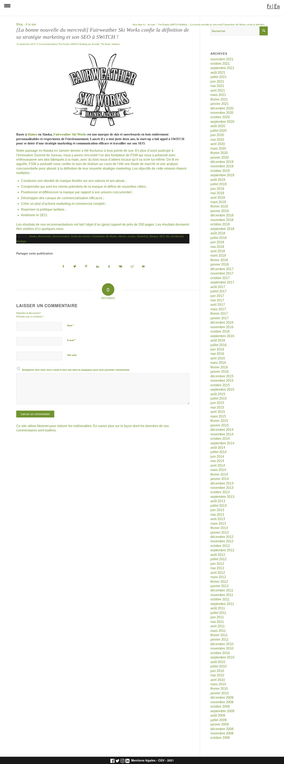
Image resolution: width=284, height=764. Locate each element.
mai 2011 (217, 622)
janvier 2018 (219, 264)
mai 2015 (217, 407)
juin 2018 (217, 242)
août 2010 (217, 662)
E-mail (71, 340)
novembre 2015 (221, 380)
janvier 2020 (219, 157)
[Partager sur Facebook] (63, 266)
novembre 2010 (221, 648)
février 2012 (219, 581)
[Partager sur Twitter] (75, 266)
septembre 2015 (222, 389)
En (277, 6)
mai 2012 (217, 568)
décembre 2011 (221, 590)
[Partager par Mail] (143, 266)
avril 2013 (217, 519)
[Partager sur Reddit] (132, 266)
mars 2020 (218, 148)
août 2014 (217, 447)
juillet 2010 (218, 666)
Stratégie (21, 241)
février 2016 (219, 367)
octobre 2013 (220, 492)
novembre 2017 (221, 273)
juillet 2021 (218, 77)
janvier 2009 (219, 724)
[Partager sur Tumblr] (109, 266)
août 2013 (217, 501)
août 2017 (217, 287)
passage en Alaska (39, 150)
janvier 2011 (219, 639)
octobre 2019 (220, 171)
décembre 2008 (221, 729)
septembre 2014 (222, 443)
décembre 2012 (221, 537)
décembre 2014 (221, 429)
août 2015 (217, 394)
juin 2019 (217, 188)
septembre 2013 (222, 496)
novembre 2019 (221, 166)
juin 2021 (217, 81)
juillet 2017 (218, 291)
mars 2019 (218, 202)
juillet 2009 (218, 720)
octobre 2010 (220, 653)
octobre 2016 (220, 331)
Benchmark (44, 236)
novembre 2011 (221, 595)
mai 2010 (217, 675)
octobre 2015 (220, 385)
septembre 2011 (222, 604)
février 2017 (219, 313)
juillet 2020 (218, 130)
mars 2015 (218, 416)
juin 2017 (217, 296)
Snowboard (177, 236)
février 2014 (219, 474)
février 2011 (219, 635)
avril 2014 (217, 465)
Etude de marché (80, 236)
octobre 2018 (220, 224)
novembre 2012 (221, 541)
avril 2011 (217, 626)
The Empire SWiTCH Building (72, 44)
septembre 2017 (222, 282)
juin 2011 (217, 617)
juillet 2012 (218, 559)
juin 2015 (217, 403)
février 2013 (219, 528)
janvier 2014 (219, 479)
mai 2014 (217, 461)
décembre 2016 (221, 322)
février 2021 (219, 99)
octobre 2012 (220, 546)
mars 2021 (218, 95)
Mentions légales (143, 760)
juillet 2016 (218, 345)
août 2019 (217, 179)
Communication (61, 236)
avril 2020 (217, 144)
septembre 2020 (222, 121)
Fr (269, 6)
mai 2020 (217, 139)
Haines (32, 134)
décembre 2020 (221, 108)
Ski (167, 236)
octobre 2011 (220, 599)
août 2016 (217, 340)
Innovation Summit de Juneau (40, 155)
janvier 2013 (219, 532)
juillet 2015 (218, 398)
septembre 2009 (222, 711)
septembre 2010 (222, 657)
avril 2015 (217, 412)
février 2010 (219, 688)
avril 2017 (217, 304)
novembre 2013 (221, 487)
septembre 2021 (222, 68)
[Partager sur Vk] (120, 266)
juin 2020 (217, 135)
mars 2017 (218, 309)
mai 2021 (217, 86)
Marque (153, 236)
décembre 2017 (221, 269)
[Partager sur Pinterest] (86, 266)
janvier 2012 (219, 586)
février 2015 (219, 420)
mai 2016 (217, 353)
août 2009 (217, 715)
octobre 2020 (220, 117)
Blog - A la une (26, 24)
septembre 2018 (222, 229)
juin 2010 (217, 671)
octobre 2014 (220, 438)
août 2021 (217, 72)
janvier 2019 (219, 211)
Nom (70, 325)
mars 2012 (218, 577)
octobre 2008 (220, 737)
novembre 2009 (221, 702)
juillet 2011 (218, 613)
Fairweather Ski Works (69, 134)
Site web (72, 355)
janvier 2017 (219, 318)
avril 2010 (217, 680)
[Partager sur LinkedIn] (98, 266)
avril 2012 (217, 572)
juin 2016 (217, 349)
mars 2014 (218, 470)
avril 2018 (217, 251)
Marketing (142, 236)
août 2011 (217, 608)
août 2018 (217, 233)
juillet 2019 (218, 184)
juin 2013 (217, 510)
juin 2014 (217, 456)
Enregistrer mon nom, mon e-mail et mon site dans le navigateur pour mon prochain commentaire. (76, 370)
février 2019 (219, 206)
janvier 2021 (219, 104)
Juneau (131, 236)
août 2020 (217, 126)
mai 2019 (217, 193)
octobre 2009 (220, 706)
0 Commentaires (45, 44)
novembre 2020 (221, 112)
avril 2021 (217, 90)
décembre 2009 (221, 697)
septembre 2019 (222, 175)
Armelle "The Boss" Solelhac (106, 44)
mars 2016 (218, 362)
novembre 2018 (221, 220)
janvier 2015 (219, 425)
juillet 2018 (218, 238)
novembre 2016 (221, 327)
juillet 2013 (218, 505)
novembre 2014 (221, 434)
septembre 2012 (222, 550)
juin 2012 (217, 563)
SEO (162, 236)
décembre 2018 (221, 215)
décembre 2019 (221, 162)
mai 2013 (217, 514)
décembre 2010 (221, 644)
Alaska (33, 236)
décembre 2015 (221, 376)
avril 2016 (217, 358)
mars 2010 (218, 684)
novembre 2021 (221, 59)
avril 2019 (217, 197)
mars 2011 (218, 630)
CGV (161, 760)
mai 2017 (217, 300)
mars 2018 (218, 255)
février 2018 (219, 260)
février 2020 (219, 153)
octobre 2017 (220, 278)
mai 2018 (217, 246)
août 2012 (217, 555)
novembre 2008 (221, 733)
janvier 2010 (219, 693)
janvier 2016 (219, 371)
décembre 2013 (221, 483)
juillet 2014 (218, 452)
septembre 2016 (222, 336)
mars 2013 (218, 523)
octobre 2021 (220, 63)
